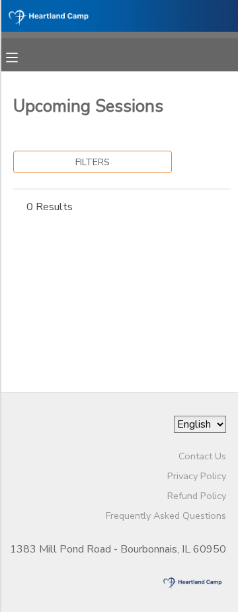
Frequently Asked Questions (166, 515)
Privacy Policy (196, 475)
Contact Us (202, 456)
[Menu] (22, 56)
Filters (92, 162)
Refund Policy (196, 495)
